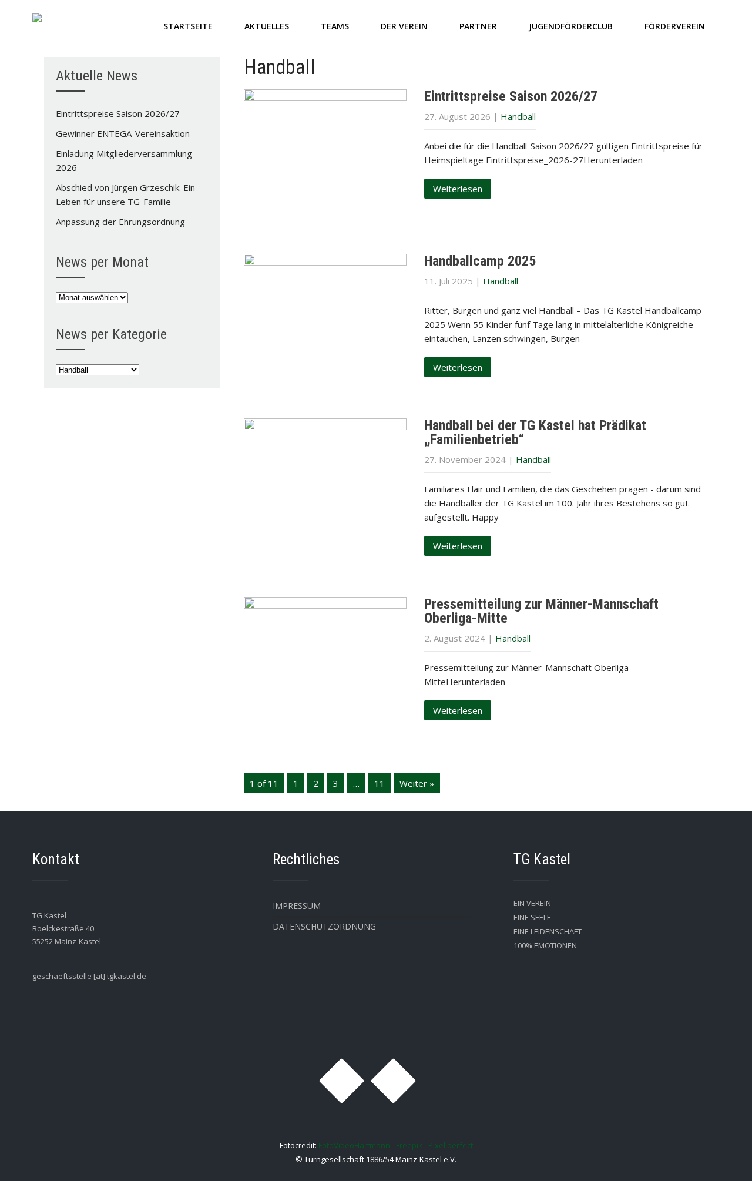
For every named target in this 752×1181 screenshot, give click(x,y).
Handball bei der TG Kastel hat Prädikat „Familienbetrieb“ (535, 432)
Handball (518, 116)
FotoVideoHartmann (354, 1145)
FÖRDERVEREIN (674, 26)
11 (379, 783)
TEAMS (335, 26)
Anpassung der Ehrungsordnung (120, 221)
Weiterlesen (457, 188)
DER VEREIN (404, 26)
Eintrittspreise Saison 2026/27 (510, 96)
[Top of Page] (718, 1155)
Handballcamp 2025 (480, 261)
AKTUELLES (266, 26)
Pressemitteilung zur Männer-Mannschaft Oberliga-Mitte (541, 611)
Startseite (188, 26)
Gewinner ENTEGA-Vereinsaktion (123, 133)
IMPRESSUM (297, 905)
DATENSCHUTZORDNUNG (324, 926)
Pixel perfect (450, 1145)
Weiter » (417, 783)
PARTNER (478, 26)
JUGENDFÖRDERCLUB (571, 26)
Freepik (409, 1145)
